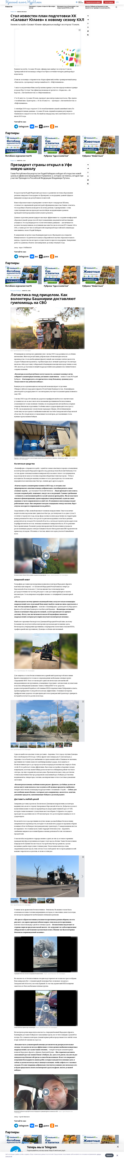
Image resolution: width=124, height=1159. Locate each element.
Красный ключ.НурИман (23, 1)
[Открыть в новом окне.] (21, 126)
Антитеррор (109, 2)
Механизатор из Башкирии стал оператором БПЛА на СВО (67, 7)
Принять (109, 1155)
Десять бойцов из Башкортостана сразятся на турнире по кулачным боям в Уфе (98, 7)
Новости (8, 7)
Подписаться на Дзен (93, 2)
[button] (82, 721)
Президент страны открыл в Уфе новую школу (42, 7)
